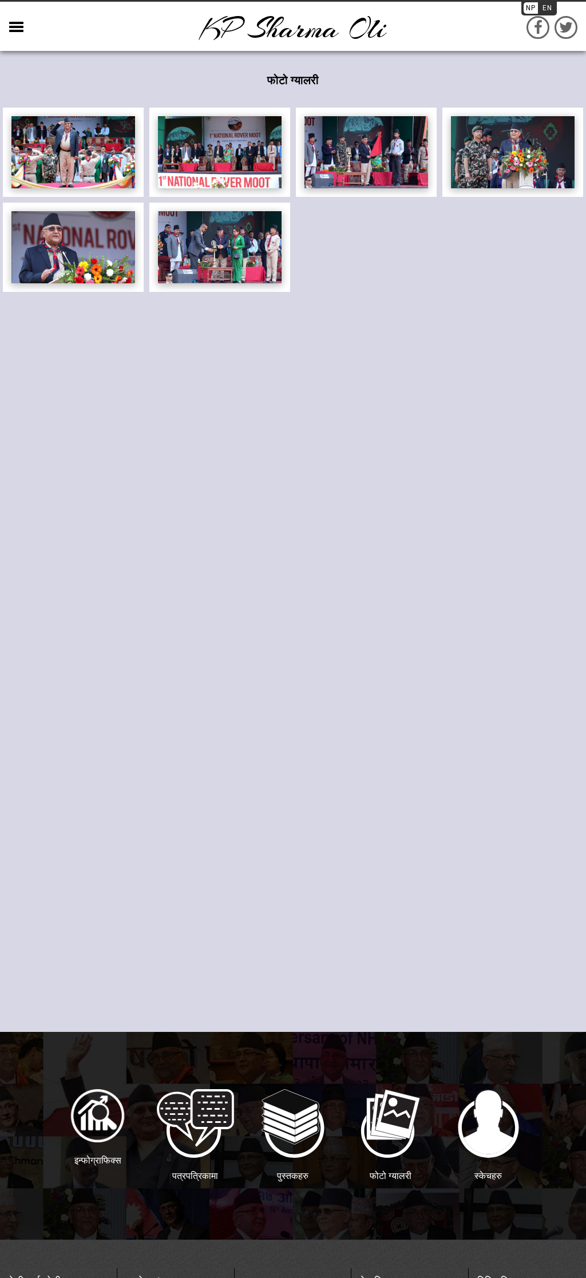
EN (547, 8)
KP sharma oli (293, 29)
